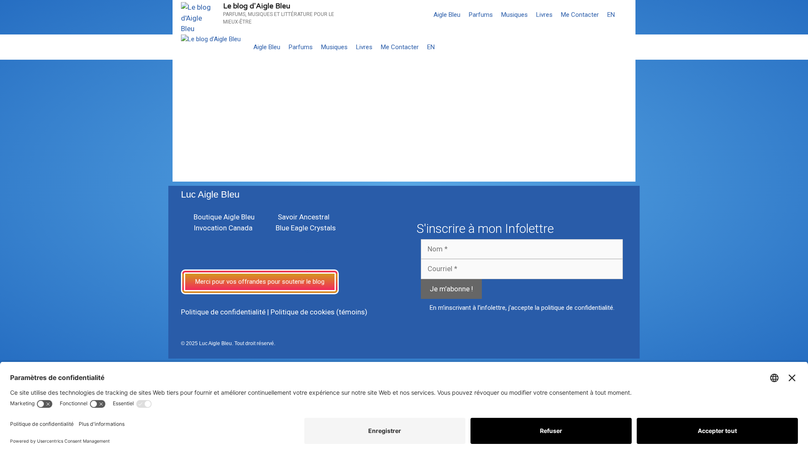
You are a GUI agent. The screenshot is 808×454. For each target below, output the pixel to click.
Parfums (481, 14)
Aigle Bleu (446, 14)
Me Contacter (580, 14)
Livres (544, 14)
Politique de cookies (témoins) (319, 312)
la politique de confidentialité (574, 307)
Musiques (514, 14)
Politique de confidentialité (223, 312)
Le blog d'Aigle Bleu (256, 6)
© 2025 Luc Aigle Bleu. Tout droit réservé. (228, 343)
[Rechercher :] (229, 142)
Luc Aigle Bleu (210, 194)
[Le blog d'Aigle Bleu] (211, 39)
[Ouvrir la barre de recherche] (627, 14)
